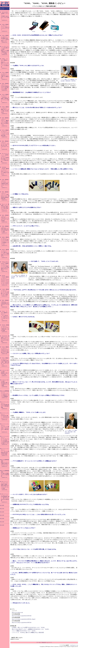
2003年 (2, 521)
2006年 (2, 512)
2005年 (2, 515)
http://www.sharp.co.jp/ (17, 612)
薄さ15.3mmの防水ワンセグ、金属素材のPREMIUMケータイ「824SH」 (31, 629)
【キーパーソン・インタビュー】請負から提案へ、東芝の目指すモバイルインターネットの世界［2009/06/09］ (5, 485)
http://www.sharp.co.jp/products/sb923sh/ (21, 615)
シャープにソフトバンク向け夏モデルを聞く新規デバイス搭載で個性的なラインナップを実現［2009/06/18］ (5, 50)
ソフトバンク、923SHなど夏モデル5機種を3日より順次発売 (28, 632)
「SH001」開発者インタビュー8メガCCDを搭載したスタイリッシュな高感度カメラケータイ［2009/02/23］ (5, 241)
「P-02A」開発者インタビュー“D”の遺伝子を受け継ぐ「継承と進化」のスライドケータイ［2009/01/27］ (5, 362)
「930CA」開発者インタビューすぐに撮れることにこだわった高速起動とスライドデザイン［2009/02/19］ (5, 253)
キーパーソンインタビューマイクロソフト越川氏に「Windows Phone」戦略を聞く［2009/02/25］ (5, 428)
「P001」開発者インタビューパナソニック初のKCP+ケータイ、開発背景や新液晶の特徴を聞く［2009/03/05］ (5, 196)
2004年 (2, 518)
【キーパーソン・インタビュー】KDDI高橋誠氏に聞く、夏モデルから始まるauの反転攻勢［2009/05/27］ (5, 498)
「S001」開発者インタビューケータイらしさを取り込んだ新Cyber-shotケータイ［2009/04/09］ (5, 145)
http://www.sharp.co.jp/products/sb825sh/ (21, 622)
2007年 (2, 508)
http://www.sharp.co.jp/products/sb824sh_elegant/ (23, 619)
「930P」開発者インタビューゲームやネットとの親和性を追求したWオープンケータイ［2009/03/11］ (5, 183)
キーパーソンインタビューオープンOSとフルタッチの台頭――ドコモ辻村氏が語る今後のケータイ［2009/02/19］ (5, 440)
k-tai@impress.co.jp (74, 645)
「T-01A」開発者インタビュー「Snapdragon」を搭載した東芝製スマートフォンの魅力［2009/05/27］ (5, 98)
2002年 (2, 525)
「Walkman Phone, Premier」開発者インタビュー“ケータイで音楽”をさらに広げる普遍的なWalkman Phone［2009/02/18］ (5, 266)
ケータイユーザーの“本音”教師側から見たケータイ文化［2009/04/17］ (5, 373)
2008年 (2, 505)
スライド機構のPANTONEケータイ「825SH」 (24, 630)
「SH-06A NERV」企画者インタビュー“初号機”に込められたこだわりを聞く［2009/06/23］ (5, 16)
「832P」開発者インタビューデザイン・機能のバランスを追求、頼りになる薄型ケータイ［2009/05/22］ (5, 122)
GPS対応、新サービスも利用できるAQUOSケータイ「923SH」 (29, 627)
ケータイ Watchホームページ (44, 642)
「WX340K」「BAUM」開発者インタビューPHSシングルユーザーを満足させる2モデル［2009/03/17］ (5, 171)
